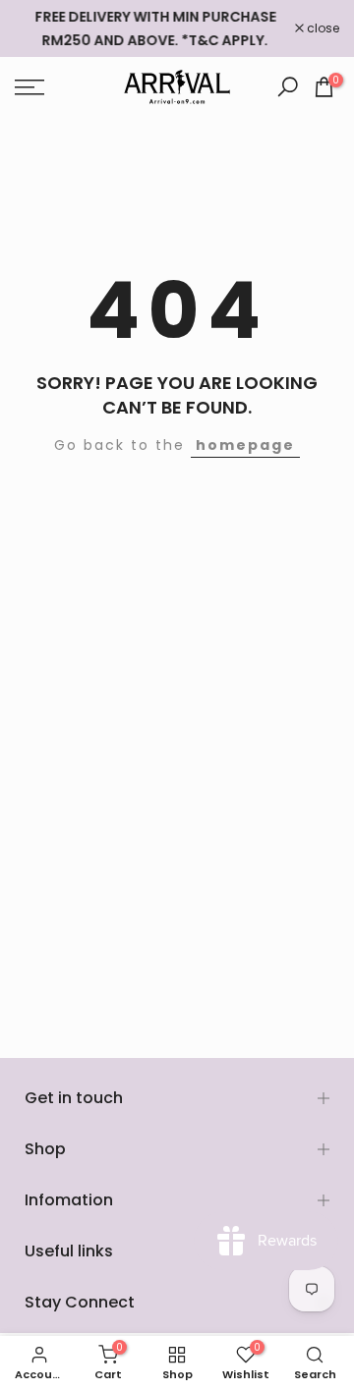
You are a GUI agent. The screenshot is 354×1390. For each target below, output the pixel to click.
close (321, 28)
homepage (245, 445)
